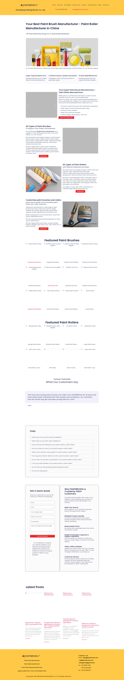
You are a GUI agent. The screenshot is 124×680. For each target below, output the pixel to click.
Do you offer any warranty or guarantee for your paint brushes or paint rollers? (57, 459)
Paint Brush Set (53, 285)
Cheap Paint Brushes (34, 309)
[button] (27, 105)
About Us (60, 5)
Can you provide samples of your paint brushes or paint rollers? (52, 463)
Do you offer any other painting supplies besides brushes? (50, 467)
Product (84, 5)
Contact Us (105, 5)
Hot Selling (67, 5)
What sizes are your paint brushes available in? (47, 437)
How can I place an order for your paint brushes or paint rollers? (52, 448)
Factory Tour (76, 5)
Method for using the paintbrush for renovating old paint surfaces (90, 625)
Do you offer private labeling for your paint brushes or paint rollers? (53, 444)
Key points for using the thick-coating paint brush (33, 623)
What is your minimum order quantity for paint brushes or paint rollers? (54, 452)
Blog (99, 5)
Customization (92, 5)
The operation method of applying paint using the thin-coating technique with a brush (52, 625)
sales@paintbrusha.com (80, 9)
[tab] (62, 437)
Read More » (28, 638)
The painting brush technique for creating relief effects (70, 620)
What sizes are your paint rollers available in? (46, 441)
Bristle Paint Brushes (34, 262)
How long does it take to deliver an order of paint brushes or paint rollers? (55, 456)
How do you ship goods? (40, 471)
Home (54, 5)
